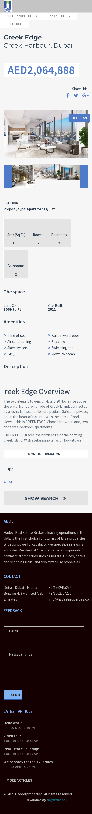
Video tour (12, 736)
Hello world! (14, 723)
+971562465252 (60, 587)
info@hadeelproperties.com (69, 599)
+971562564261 (60, 593)
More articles (19, 780)
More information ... (46, 454)
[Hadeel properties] (8, 6)
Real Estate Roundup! (21, 749)
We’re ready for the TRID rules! (29, 762)
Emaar (8, 481)
